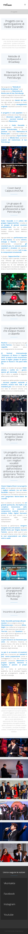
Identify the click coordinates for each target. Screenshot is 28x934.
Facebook (9, 893)
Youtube (9, 914)
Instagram (9, 904)
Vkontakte (9, 883)
